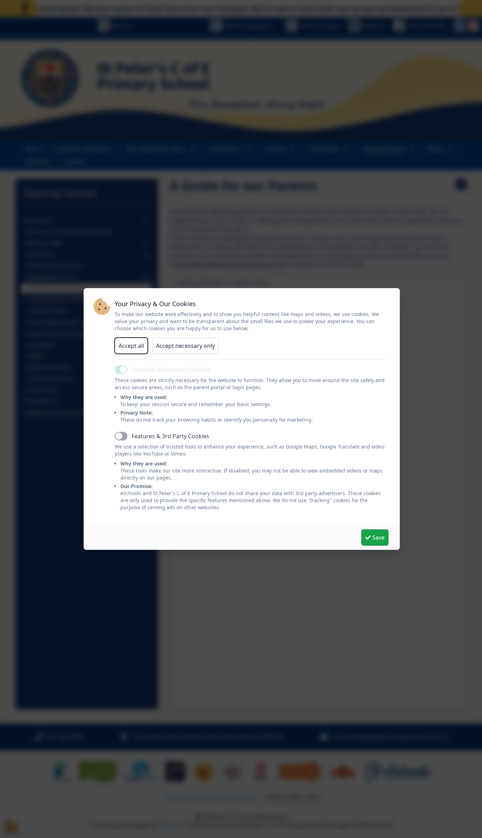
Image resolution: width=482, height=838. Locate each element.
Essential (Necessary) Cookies (171, 370)
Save (378, 537)
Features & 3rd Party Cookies (170, 436)
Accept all (131, 346)
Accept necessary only (185, 346)
